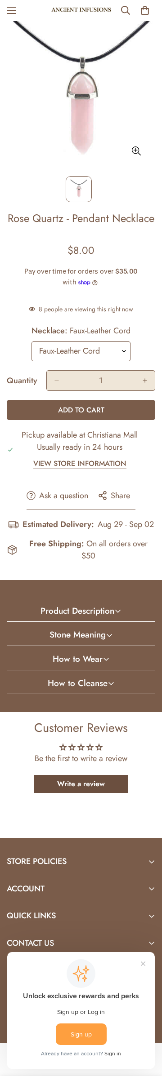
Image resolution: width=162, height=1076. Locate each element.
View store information (79, 463)
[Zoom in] (136, 151)
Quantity (22, 380)
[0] (145, 10)
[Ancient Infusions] (81, 10)
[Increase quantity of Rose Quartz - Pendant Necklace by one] (145, 380)
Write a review (81, 784)
